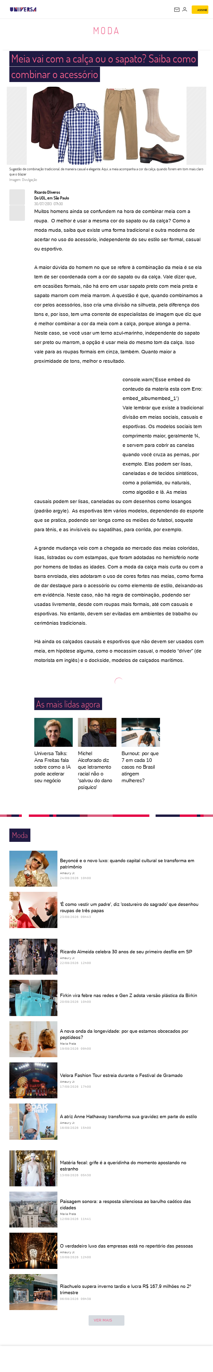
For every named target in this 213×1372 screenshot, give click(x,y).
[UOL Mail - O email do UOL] (177, 10)
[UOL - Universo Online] (39, 9)
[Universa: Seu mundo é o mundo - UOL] (23, 9)
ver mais (103, 1320)
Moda (106, 30)
